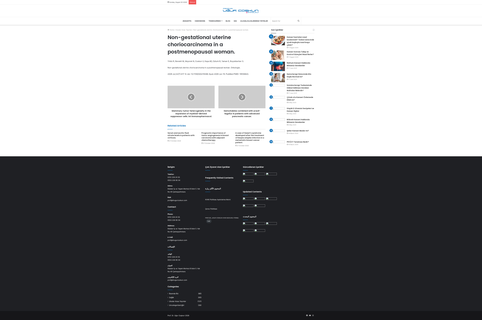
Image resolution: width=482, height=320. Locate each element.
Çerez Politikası (211, 209)
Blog (228, 21)
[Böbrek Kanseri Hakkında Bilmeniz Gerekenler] (278, 123)
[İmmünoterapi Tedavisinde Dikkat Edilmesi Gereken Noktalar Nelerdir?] (278, 88)
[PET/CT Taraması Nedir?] (278, 145)
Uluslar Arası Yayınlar (184, 30)
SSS (235, 21)
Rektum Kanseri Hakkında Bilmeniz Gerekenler (298, 64)
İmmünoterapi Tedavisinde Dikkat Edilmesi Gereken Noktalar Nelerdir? (299, 88)
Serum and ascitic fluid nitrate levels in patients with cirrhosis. (181, 135)
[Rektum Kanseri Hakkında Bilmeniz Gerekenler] (278, 66)
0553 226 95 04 (174, 180)
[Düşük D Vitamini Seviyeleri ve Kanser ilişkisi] (278, 112)
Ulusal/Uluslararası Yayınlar (254, 21)
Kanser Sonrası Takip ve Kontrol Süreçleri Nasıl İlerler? (300, 53)
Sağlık (171, 297)
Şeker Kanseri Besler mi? (298, 130)
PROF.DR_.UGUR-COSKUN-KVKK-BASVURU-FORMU (222, 218)
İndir (208, 221)
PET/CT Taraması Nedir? (298, 142)
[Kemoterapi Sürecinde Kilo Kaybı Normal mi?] (278, 77)
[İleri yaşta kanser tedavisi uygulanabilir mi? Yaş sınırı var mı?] (248, 176)
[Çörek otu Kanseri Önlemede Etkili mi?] (278, 100)
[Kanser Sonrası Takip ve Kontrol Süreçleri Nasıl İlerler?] (278, 55)
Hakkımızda (200, 21)
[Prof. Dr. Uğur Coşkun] (241, 11)
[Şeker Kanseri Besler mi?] (278, 134)
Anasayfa (187, 21)
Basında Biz (173, 294)
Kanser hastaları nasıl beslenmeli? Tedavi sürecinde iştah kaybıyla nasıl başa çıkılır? (300, 41)
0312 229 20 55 (174, 177)
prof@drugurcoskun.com (177, 200)
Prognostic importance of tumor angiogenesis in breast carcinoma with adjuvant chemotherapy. (215, 136)
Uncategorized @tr (176, 305)
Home (171, 30)
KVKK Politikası (211, 200)
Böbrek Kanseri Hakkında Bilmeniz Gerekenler (298, 120)
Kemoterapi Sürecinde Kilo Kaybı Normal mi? (299, 75)
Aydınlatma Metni (224, 200)
